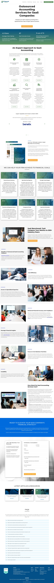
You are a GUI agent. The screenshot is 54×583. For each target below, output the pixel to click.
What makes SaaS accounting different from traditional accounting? (19, 538)
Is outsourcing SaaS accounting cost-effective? (15, 534)
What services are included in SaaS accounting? (15, 529)
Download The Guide (33, 160)
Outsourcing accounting (5, 255)
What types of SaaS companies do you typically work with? (17, 543)
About (32, 567)
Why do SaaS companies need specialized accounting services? (18, 522)
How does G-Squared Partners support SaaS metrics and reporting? (18, 548)
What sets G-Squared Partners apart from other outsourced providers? (19, 557)
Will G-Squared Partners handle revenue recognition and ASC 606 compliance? (20, 550)
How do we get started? (11, 559)
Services (14, 567)
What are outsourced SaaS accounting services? (15, 520)
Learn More (14, 80)
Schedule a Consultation (27, 26)
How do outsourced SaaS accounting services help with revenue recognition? (20, 527)
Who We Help (42, 567)
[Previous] (9, 124)
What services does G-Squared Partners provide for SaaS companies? (19, 541)
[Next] (45, 124)
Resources (37, 567)
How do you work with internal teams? (14, 552)
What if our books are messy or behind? (14, 555)
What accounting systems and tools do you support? (16, 545)
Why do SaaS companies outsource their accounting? (16, 536)
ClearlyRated (13, 38)
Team (49, 567)
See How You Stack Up (33, 240)
